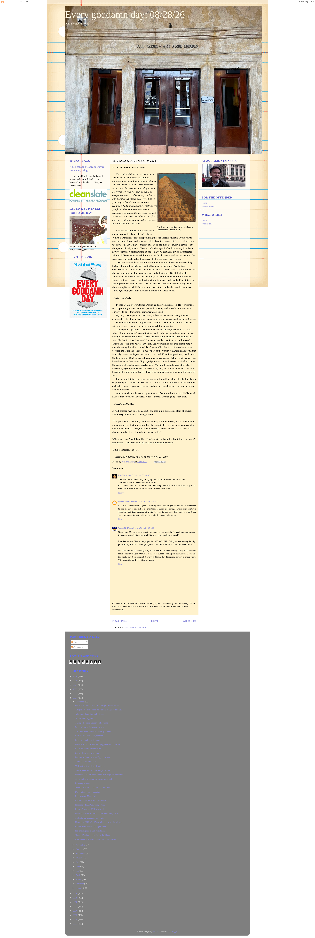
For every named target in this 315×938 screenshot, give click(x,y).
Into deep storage (82, 783)
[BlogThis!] (157, 462)
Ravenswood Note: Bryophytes (89, 735)
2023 (75, 689)
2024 (75, 685)
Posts (75, 642)
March (79, 879)
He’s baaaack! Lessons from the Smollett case (95, 839)
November (81, 845)
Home (154, 620)
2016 (75, 911)
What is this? (207, 223)
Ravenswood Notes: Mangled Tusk (90, 826)
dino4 (155, 931)
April (78, 875)
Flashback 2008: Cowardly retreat (90, 805)
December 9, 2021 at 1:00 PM (140, 528)
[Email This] (155, 462)
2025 (75, 680)
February (80, 883)
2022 (75, 693)
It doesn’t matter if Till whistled (89, 809)
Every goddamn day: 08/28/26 (125, 14)
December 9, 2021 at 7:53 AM (136, 475)
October (79, 849)
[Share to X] (159, 462)
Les (120, 475)
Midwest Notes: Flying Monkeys (89, 766)
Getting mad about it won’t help (89, 818)
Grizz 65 (122, 528)
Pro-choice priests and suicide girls (90, 831)
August (79, 857)
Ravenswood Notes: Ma (85, 796)
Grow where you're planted (87, 753)
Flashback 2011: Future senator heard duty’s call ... (98, 813)
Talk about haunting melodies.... (89, 714)
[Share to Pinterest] (164, 462)
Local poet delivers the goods (88, 740)
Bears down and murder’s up (88, 748)
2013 (75, 923)
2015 (75, 915)
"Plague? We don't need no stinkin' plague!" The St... (99, 709)
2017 (75, 906)
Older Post (189, 620)
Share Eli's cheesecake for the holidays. (92, 835)
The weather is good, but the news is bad (93, 779)
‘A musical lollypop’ (84, 718)
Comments (78, 647)
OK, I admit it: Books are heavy (89, 727)
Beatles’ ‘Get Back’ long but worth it (91, 800)
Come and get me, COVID (87, 761)
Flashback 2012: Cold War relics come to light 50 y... (99, 822)
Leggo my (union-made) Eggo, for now (92, 757)
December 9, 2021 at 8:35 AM (144, 501)
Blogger (174, 931)
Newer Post (119, 620)
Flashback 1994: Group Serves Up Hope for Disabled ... (100, 774)
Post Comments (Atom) (135, 627)
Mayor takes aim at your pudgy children (93, 770)
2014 (75, 919)
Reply (121, 493)
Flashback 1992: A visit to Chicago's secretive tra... (98, 705)
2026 (75, 676)
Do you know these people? (87, 792)
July (78, 862)
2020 (75, 893)
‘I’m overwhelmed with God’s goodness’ (93, 731)
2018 (75, 902)
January (79, 888)
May (78, 871)
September (81, 853)
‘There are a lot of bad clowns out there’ (93, 787)
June (78, 866)
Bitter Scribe (124, 501)
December (80, 701)
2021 (75, 698)
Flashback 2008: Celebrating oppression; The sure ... (98, 744)
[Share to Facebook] (162, 462)
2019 (75, 898)
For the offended (209, 206)
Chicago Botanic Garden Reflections (91, 723)
